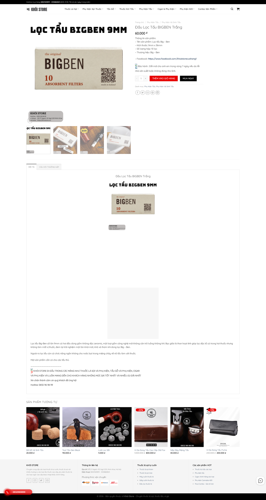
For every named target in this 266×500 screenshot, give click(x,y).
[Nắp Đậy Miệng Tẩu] (187, 427)
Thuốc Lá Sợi (71, 9)
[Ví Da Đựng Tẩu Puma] (223, 427)
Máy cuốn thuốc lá (147, 477)
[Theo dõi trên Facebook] (29, 480)
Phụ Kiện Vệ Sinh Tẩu (171, 22)
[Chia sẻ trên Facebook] (137, 92)
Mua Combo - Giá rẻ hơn (204, 484)
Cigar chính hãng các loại (204, 477)
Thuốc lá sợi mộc (146, 473)
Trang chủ (139, 22)
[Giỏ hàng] (238, 9)
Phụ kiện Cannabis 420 (203, 480)
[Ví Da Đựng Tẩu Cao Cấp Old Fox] (151, 427)
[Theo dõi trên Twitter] (41, 480)
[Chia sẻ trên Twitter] (142, 92)
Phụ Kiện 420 (186, 9)
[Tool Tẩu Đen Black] (79, 427)
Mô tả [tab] (31, 167)
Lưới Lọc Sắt (104, 450)
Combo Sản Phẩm (207, 9)
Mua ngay (188, 78)
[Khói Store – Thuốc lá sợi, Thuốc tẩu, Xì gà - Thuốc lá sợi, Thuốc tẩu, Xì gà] (36, 9)
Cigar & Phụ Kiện (166, 9)
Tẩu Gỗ (110, 9)
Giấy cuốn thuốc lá (147, 480)
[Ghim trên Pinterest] (152, 92)
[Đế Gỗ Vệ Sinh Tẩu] (43, 427)
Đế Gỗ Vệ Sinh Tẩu (35, 450)
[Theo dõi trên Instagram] (35, 480)
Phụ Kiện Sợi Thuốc (92, 9)
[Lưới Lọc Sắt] (115, 427)
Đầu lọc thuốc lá (146, 484)
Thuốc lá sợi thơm (146, 469)
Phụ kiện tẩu (199, 473)
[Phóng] (30, 120)
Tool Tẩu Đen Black (71, 450)
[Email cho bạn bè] (147, 92)
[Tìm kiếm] (232, 9)
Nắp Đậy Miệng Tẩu (179, 450)
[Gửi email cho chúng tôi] (47, 480)
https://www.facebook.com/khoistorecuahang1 (172, 58)
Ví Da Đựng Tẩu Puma (216, 450)
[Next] (125, 71)
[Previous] (31, 71)
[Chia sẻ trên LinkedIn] (157, 92)
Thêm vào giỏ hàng (163, 78)
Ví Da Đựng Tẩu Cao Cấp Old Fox (149, 450)
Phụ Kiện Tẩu (145, 9)
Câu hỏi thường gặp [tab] (49, 167)
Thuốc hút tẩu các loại (203, 469)
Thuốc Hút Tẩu (126, 9)
